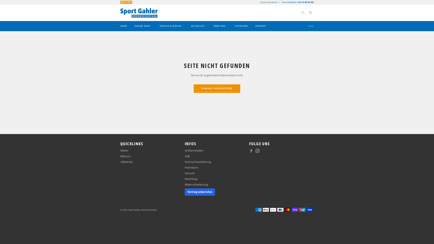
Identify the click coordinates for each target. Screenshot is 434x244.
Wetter (124, 151)
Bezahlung (191, 179)
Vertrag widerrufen (200, 192)
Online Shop (142, 26)
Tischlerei (241, 26)
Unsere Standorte (269, 2)
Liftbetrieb (126, 162)
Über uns (220, 26)
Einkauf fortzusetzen (217, 88)
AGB (187, 156)
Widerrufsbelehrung (196, 185)
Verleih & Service (171, 26)
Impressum (191, 168)
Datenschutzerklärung (198, 162)
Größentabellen (194, 151)
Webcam (125, 156)
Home (123, 26)
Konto (311, 26)
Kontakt (260, 26)
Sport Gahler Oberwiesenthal (142, 209)
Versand (189, 173)
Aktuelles (198, 26)
